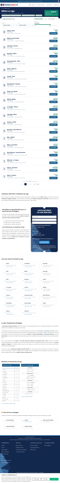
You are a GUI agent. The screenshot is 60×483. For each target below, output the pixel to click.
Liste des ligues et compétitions (21, 449)
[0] (34, 26)
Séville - (12, 91)
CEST (10, 32)
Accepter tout (54, 479)
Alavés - (11, 68)
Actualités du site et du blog (38, 234)
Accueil (2, 8)
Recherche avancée (19, 445)
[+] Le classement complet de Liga (8, 403)
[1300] (50, 26)
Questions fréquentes (5, 451)
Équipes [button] (33, 4)
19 (34, 184)
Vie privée (3, 456)
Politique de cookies (4, 453)
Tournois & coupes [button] (40, 4)
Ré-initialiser (55, 25)
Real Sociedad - (13, 84)
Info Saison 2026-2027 (34, 445)
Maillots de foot (33, 449)
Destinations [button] (49, 4)
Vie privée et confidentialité (44, 249)
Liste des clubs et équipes (20, 451)
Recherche (57, 4)
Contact (2, 447)
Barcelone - (12, 53)
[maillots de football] (49, 371)
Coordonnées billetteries (5, 462)
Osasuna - (11, 122)
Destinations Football (19, 447)
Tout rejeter (45, 479)
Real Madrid (47, 330)
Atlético (52, 330)
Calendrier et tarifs (37, 233)
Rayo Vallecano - (16, 152)
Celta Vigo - (12, 46)
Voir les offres (53, 33)
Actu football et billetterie (34, 447)
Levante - (11, 76)
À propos (3, 445)
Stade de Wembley (47, 445)
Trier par (45, 18)
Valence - (11, 30)
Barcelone (41, 330)
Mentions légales (4, 449)
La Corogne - (12, 106)
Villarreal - (13, 160)
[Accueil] (30, 5)
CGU (2, 458)
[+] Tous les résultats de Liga (26, 396)
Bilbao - (12, 145)
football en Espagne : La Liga (38, 227)
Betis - (10, 137)
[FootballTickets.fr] (7, 5)
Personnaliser (36, 479)
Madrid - (13, 38)
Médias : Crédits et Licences (6, 460)
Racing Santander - (13, 61)
